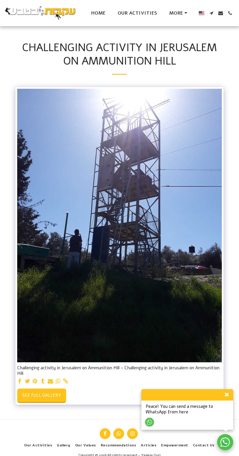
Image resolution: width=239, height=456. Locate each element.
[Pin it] (35, 381)
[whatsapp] (58, 381)
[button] (211, 13)
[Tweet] (27, 381)
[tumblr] (42, 381)
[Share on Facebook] (20, 381)
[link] (65, 381)
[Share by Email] (50, 381)
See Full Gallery (41, 395)
